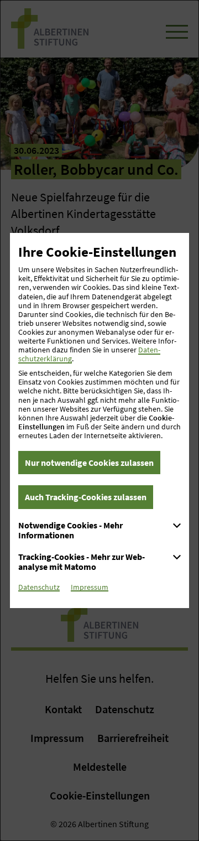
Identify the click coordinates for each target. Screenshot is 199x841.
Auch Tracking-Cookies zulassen (85, 496)
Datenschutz (39, 587)
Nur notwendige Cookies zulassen (89, 462)
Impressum (89, 587)
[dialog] (99, 420)
